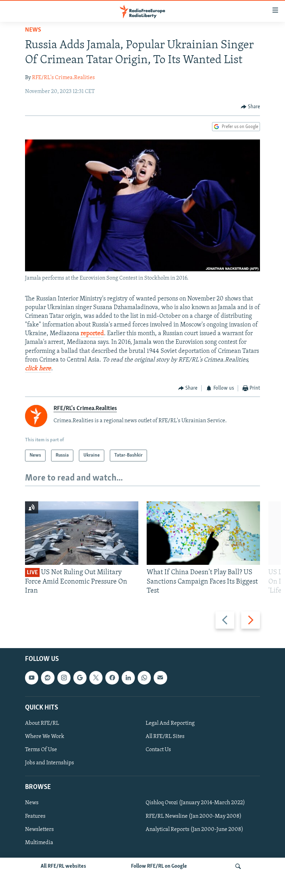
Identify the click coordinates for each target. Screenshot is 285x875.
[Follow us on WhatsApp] (144, 678)
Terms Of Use (41, 750)
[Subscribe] (160, 678)
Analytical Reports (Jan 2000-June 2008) (194, 829)
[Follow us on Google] (80, 678)
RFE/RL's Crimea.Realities (63, 77)
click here (38, 369)
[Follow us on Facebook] (112, 678)
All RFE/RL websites (63, 866)
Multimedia (39, 843)
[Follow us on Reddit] (47, 678)
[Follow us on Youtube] (31, 678)
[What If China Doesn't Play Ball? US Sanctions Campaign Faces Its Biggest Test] (203, 533)
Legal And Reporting (170, 723)
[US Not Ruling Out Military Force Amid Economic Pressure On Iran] (81, 533)
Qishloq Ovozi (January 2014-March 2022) (195, 803)
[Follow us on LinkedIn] (128, 678)
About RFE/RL (42, 723)
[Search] (238, 866)
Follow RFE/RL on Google (159, 866)
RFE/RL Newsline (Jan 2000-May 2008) (194, 816)
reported (92, 334)
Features (35, 816)
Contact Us (158, 750)
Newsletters (39, 829)
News (33, 30)
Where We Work (44, 736)
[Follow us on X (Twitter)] (96, 678)
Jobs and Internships (49, 763)
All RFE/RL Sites (165, 736)
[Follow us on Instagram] (64, 678)
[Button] (250, 106)
